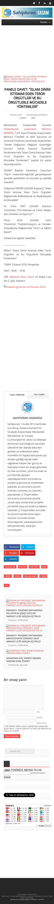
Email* (6, 770)
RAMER (23, 118)
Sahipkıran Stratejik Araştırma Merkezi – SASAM (27, 899)
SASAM (17, 576)
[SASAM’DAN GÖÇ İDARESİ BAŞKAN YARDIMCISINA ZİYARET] (27, 653)
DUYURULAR (31, 115)
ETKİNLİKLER (23, 620)
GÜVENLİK (42, 115)
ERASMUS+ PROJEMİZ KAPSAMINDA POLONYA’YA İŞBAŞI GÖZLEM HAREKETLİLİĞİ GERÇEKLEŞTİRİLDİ (24, 613)
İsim (38, 712)
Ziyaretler (24, 665)
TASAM (43, 576)
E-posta (39, 717)
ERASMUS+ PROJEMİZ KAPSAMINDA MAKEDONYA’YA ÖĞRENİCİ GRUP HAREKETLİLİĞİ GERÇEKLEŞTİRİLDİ (24, 638)
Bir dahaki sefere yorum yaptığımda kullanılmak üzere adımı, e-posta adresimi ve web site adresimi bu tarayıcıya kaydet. (27, 728)
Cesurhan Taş (10, 567)
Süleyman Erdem (30, 576)
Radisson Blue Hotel (21, 277)
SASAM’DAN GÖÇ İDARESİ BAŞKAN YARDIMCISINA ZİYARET (23, 660)
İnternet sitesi (41, 723)
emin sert (22, 567)
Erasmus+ (12, 620)
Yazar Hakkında (16, 394)
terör (6, 585)
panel (44, 567)
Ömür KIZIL (34, 567)
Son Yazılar (39, 394)
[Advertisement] (27, 48)
